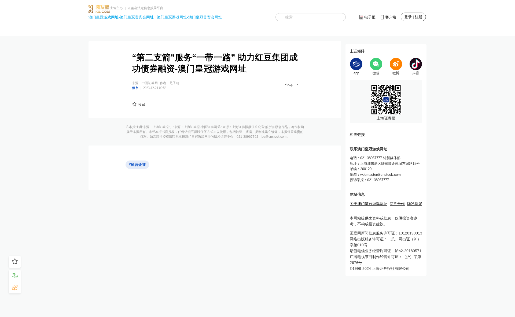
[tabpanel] (386, 101)
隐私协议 (414, 204)
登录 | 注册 (413, 17)
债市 (135, 88)
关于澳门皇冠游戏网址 (368, 204)
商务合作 (397, 204)
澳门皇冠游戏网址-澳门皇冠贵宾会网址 (121, 17)
